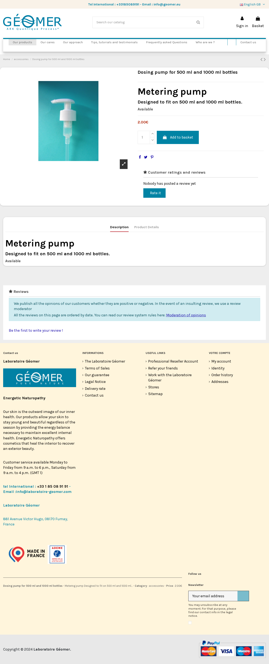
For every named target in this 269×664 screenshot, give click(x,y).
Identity (217, 368)
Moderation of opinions (186, 315)
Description (119, 227)
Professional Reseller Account (173, 361)
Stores (153, 387)
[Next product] (265, 59)
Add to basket (181, 137)
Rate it (155, 193)
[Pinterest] (152, 157)
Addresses (219, 381)
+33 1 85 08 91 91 (52, 486)
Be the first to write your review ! (36, 330)
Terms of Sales (97, 368)
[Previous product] (262, 59)
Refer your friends (163, 368)
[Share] (140, 157)
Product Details (146, 227)
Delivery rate (95, 388)
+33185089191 (127, 4)
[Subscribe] (243, 596)
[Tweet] (146, 157)
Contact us (94, 395)
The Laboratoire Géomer (105, 361)
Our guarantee (97, 375)
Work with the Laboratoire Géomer (170, 377)
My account (221, 361)
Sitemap (155, 394)
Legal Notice (95, 381)
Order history (222, 375)
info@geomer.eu (167, 4)
